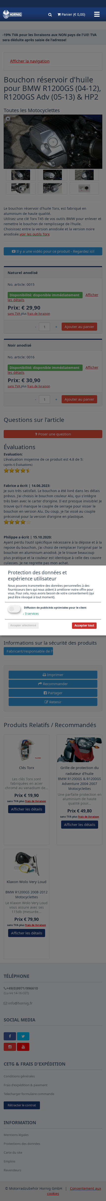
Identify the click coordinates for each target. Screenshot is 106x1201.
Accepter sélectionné (23, 625)
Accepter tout (84, 626)
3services (31, 614)
